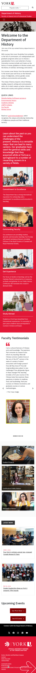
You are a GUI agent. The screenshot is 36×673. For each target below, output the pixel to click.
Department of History (11, 13)
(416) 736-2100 (5, 658)
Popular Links (14, 8)
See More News (17, 611)
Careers (3, 669)
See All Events (17, 619)
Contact (3, 657)
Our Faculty (5, 107)
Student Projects (8, 462)
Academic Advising (7, 103)
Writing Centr (5, 109)
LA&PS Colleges (6, 105)
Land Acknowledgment (15, 116)
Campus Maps (5, 660)
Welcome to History (9, 508)
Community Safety (6, 664)
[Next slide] (32, 388)
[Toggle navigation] (3, 19)
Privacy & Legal (5, 665)
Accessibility (4, 667)
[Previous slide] (3, 388)
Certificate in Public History (12, 488)
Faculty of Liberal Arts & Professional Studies (16, 16)
